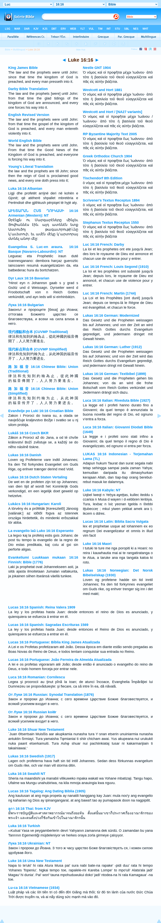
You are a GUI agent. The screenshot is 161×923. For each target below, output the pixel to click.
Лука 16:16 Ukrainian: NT (29, 843)
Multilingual (19, 49)
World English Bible (25, 141)
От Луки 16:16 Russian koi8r (32, 712)
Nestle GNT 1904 (97, 68)
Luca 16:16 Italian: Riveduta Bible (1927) (116, 400)
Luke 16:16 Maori (97, 544)
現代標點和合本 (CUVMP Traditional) (38, 332)
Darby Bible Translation (28, 89)
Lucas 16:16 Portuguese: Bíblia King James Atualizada (54, 642)
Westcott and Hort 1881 (102, 90)
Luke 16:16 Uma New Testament (35, 861)
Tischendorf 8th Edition (102, 178)
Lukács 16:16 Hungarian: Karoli (34, 504)
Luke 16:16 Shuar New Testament (36, 729)
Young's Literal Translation (30, 167)
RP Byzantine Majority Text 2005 (110, 134)
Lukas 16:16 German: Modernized (111, 315)
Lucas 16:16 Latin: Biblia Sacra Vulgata (115, 522)
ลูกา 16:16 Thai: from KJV (29, 809)
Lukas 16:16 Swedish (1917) (31, 756)
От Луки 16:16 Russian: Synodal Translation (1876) (51, 695)
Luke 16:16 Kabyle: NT (102, 490)
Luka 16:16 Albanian (25, 189)
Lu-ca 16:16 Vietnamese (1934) (33, 888)
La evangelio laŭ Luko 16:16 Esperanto (40, 531)
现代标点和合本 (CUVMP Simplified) (37, 349)
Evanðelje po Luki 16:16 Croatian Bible (40, 411)
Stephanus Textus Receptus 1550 (111, 222)
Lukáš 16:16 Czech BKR (28, 433)
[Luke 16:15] (5, 425)
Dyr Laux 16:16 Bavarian (28, 278)
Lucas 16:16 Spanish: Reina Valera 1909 (41, 607)
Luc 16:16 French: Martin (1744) (109, 293)
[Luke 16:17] (156, 425)
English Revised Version (28, 115)
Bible (7, 49)
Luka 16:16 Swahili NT (26, 774)
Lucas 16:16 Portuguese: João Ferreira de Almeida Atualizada (60, 660)
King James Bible (23, 68)
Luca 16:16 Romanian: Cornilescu (36, 677)
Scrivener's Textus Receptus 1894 (111, 200)
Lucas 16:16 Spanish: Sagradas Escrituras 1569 (48, 625)
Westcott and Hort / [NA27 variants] (112, 112)
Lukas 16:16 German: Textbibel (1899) (114, 374)
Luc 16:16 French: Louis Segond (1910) (116, 267)
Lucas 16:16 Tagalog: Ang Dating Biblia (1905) (46, 791)
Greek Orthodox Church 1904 (107, 156)
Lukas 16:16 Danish (24, 455)
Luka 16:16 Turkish (24, 826)
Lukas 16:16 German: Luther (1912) (112, 347)
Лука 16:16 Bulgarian (26, 305)
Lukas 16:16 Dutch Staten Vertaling (37, 477)
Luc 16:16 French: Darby (103, 244)
